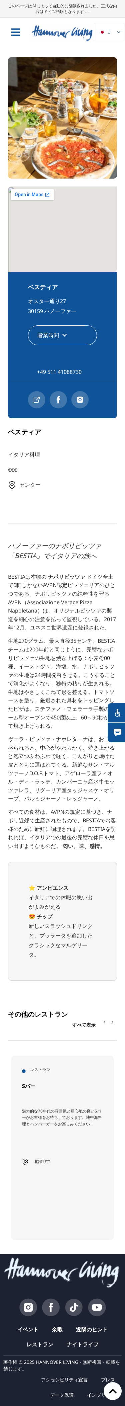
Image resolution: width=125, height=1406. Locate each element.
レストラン (40, 1344)
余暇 (57, 1329)
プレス (108, 1379)
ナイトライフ (83, 1344)
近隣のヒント (92, 1329)
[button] (112, 1022)
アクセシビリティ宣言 (64, 1379)
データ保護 (62, 1395)
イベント (28, 1329)
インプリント (101, 1395)
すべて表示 (84, 1025)
